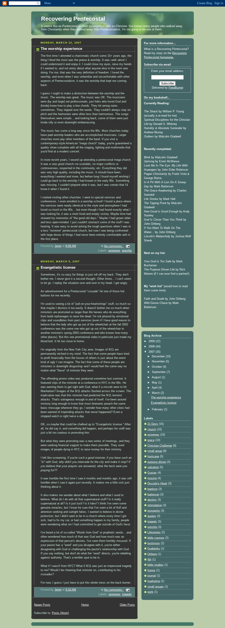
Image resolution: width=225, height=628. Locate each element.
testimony (153, 543)
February (158, 409)
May (155, 382)
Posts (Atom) (60, 613)
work (150, 591)
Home (85, 604)
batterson (153, 494)
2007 (152, 351)
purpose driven (156, 462)
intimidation (154, 505)
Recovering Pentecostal (73, 18)
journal (151, 575)
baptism (152, 489)
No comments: (114, 246)
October (157, 366)
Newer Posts (42, 604)
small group (154, 451)
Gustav (152, 472)
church (151, 429)
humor (151, 570)
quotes (151, 516)
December (159, 356)
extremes (114, 250)
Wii (149, 559)
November (159, 361)
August (157, 377)
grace (150, 440)
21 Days (152, 423)
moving (152, 478)
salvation (153, 467)
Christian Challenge (159, 445)
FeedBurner (176, 87)
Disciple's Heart (157, 483)
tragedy (127, 594)
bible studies (155, 564)
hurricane (153, 456)
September (159, 372)
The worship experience (61, 49)
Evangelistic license (58, 267)
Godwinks (153, 548)
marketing (153, 581)
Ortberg (152, 554)
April (155, 387)
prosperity (153, 510)
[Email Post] (128, 246)
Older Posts (127, 604)
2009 (152, 341)
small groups (155, 586)
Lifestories (154, 532)
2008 (152, 346)
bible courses (155, 537)
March (156, 392)
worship (127, 250)
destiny (152, 499)
